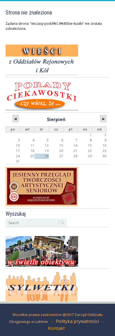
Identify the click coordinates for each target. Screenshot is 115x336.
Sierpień (56, 119)
